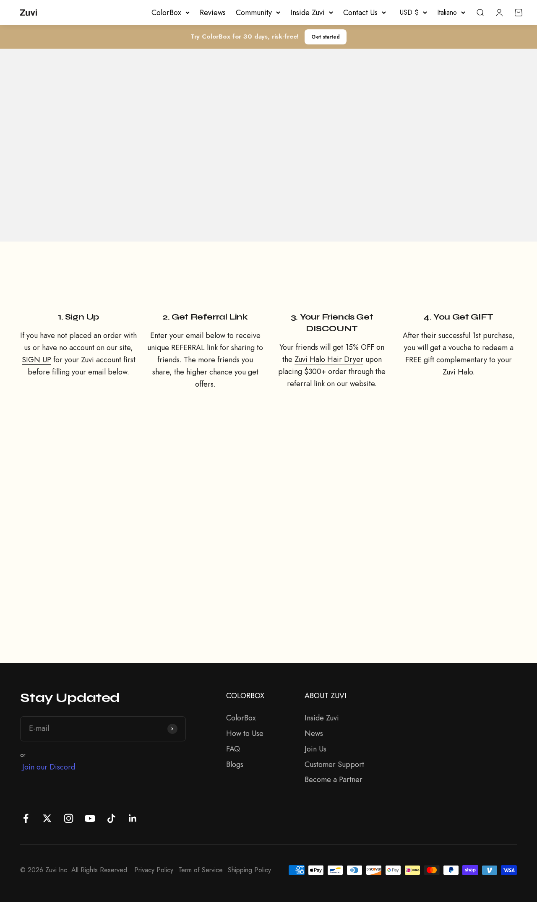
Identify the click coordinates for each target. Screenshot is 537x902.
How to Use (244, 733)
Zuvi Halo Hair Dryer (329, 359)
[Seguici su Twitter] (47, 818)
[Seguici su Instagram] (68, 818)
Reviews (213, 12)
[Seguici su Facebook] (25, 818)
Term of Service (200, 870)
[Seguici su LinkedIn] (132, 818)
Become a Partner (333, 779)
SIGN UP (36, 359)
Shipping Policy (249, 870)
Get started (325, 36)
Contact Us (360, 12)
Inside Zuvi (307, 12)
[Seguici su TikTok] (111, 818)
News (314, 733)
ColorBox (166, 12)
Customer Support (334, 764)
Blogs (234, 764)
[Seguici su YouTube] (90, 818)
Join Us (315, 748)
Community (254, 12)
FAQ (233, 748)
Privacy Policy (153, 870)
